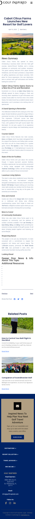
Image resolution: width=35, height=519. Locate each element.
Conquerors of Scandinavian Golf (17, 377)
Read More (5, 351)
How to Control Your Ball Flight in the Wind (16, 339)
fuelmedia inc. (25, 515)
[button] (15, 299)
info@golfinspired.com (10, 494)
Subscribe (17, 437)
